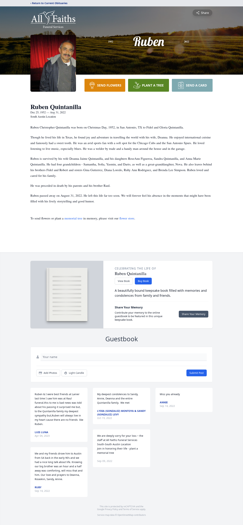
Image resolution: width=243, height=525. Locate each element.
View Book (124, 281)
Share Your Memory (193, 314)
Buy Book (143, 281)
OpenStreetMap (125, 514)
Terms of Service (131, 509)
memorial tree (73, 218)
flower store (126, 218)
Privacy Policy (111, 509)
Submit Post (196, 373)
